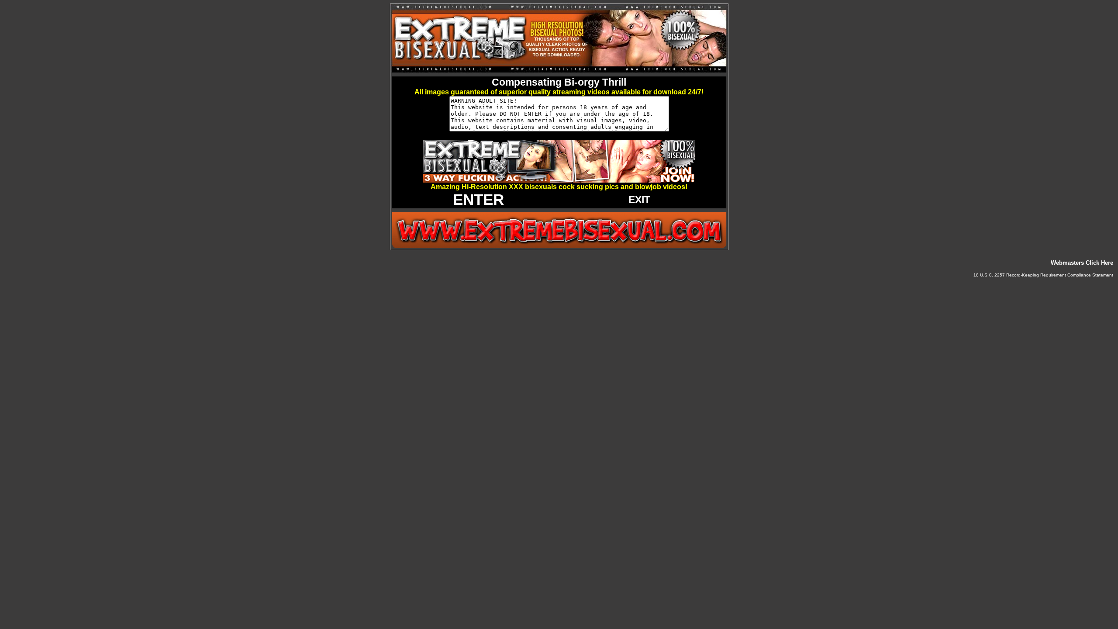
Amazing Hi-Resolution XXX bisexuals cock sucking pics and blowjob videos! (559, 186)
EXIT (639, 199)
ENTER (478, 199)
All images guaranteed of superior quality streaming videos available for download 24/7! (559, 92)
